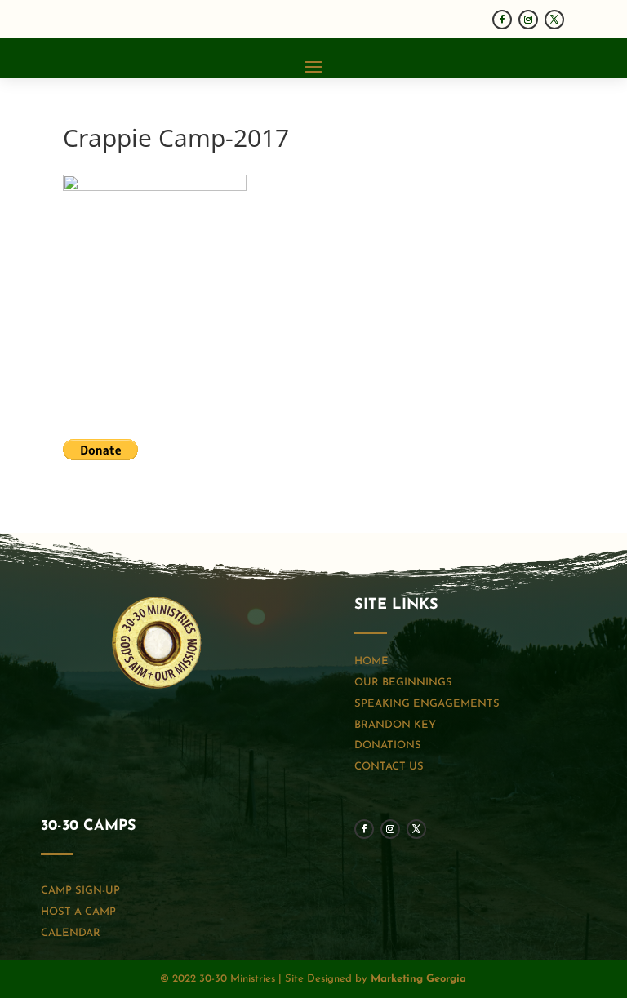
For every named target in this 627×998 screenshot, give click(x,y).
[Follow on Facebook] (502, 19)
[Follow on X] (554, 19)
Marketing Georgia (418, 979)
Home (371, 661)
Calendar (70, 933)
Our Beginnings (403, 682)
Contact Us (389, 766)
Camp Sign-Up (80, 890)
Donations (387, 745)
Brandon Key (395, 725)
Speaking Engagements (427, 704)
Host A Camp (78, 912)
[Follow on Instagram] (528, 19)
